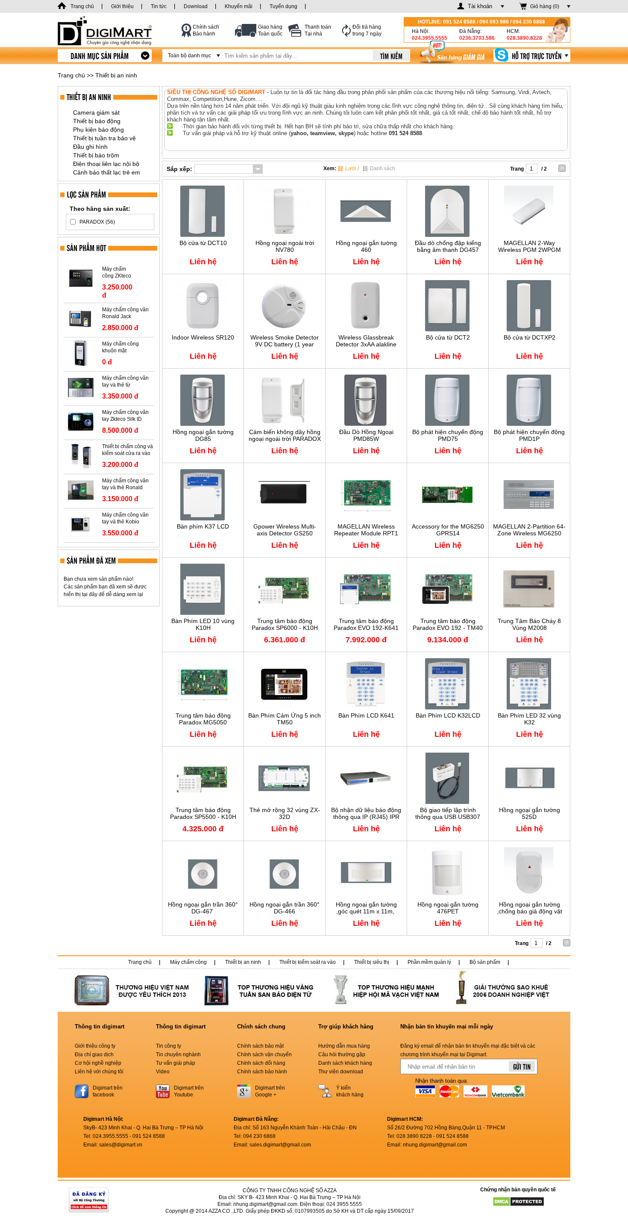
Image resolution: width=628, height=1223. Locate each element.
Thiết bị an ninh (116, 75)
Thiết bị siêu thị (371, 962)
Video (163, 1072)
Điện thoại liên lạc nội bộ (106, 163)
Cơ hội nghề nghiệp (98, 1063)
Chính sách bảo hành (262, 1072)
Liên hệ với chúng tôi (99, 1072)
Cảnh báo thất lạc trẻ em (106, 172)
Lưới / (352, 168)
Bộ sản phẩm (485, 962)
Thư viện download (340, 1072)
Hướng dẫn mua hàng (344, 1046)
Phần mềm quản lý (429, 962)
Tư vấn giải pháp (175, 1063)
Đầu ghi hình (90, 146)
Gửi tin (522, 1066)
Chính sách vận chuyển (264, 1055)
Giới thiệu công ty (95, 1046)
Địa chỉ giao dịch (94, 1055)
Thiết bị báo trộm (96, 155)
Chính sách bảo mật (260, 1046)
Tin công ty (168, 1046)
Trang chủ (71, 75)
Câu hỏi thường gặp (341, 1055)
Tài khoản (480, 6)
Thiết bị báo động (96, 121)
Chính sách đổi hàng (261, 1063)
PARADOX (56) (97, 222)
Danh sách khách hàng (345, 1063)
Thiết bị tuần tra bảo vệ (104, 138)
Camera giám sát (96, 112)
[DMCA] (518, 1200)
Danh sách (382, 168)
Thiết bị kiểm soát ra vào (307, 962)
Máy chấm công (188, 962)
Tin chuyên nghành (178, 1055)
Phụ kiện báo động (98, 129)
